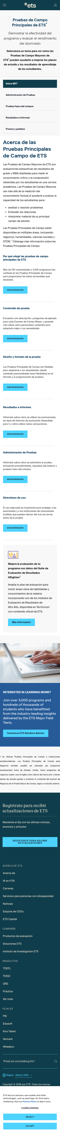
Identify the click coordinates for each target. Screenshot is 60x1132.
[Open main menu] (4, 5)
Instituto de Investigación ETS (20, 951)
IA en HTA (9, 880)
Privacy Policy (30, 1101)
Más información (21, 622)
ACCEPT (30, 1126)
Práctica (8, 991)
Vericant (8, 1039)
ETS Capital (10, 919)
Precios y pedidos (15, 129)
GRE (5, 983)
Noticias (8, 903)
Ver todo (8, 999)
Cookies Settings (30, 1108)
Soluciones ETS (12, 943)
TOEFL (7, 968)
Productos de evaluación (17, 936)
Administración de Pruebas (20, 95)
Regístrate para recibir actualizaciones (30, 841)
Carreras (8, 888)
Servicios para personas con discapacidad (28, 896)
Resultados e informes (18, 117)
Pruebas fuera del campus (19, 106)
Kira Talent (9, 1031)
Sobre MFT (12, 83)
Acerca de (9, 873)
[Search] (55, 1061)
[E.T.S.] (30, 5)
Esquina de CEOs (13, 911)
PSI (5, 1016)
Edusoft (7, 1023)
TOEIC (7, 976)
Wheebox (8, 1046)
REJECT (30, 1117)
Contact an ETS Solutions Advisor (25, 733)
